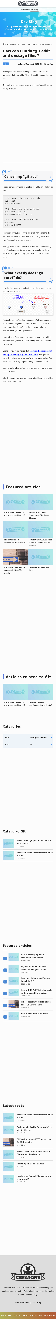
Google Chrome (38, 737)
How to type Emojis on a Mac (34, 1014)
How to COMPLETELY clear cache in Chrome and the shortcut (40, 542)
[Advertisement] (28, 128)
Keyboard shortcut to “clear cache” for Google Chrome (39, 515)
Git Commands (24, 10)
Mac (7, 744)
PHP (7, 737)
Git (5, 64)
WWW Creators (11, 1287)
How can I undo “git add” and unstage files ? (26, 53)
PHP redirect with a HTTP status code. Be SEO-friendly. (14, 570)
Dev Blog (34, 10)
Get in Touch (47, 1315)
